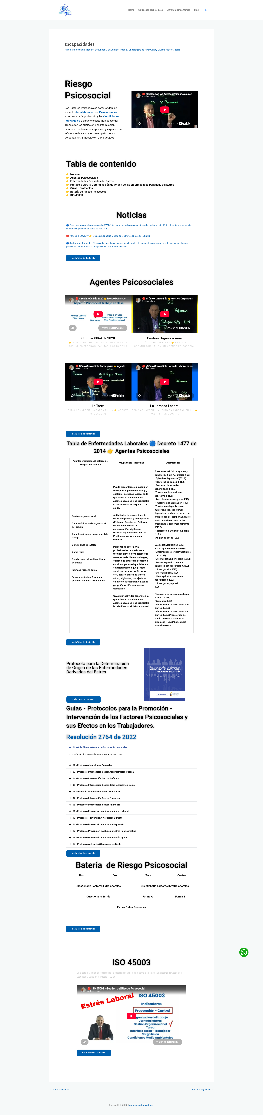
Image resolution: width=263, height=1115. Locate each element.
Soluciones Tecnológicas (150, 10)
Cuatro (181, 875)
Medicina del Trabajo (83, 49)
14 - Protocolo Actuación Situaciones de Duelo (97, 844)
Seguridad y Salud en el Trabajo (111, 49)
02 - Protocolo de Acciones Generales (92, 765)
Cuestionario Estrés (98, 896)
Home (131, 10)
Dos (114, 875)
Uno (81, 875)
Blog (196, 10)
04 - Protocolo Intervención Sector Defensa (96, 778)
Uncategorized (136, 49)
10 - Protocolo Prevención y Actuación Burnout (97, 817)
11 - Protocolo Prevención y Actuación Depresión (98, 824)
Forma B (180, 896)
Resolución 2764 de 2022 (101, 737)
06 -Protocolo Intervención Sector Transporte (96, 791)
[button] (131, 747)
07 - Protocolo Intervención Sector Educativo (96, 798)
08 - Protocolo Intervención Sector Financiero (96, 804)
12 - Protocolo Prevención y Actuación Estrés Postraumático (104, 831)
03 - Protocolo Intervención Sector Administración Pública (103, 771)
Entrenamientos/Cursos (178, 10)
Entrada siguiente (202, 1089)
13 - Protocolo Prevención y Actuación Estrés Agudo (100, 837)
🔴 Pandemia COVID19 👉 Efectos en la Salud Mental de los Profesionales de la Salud (108, 236)
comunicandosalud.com (141, 1105)
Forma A (147, 896)
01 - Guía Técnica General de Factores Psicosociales (100, 747)
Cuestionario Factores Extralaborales (98, 886)
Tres (148, 875)
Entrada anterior (59, 1089)
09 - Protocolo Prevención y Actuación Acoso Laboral (100, 811)
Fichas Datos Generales (131, 907)
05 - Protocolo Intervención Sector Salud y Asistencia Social (104, 785)
